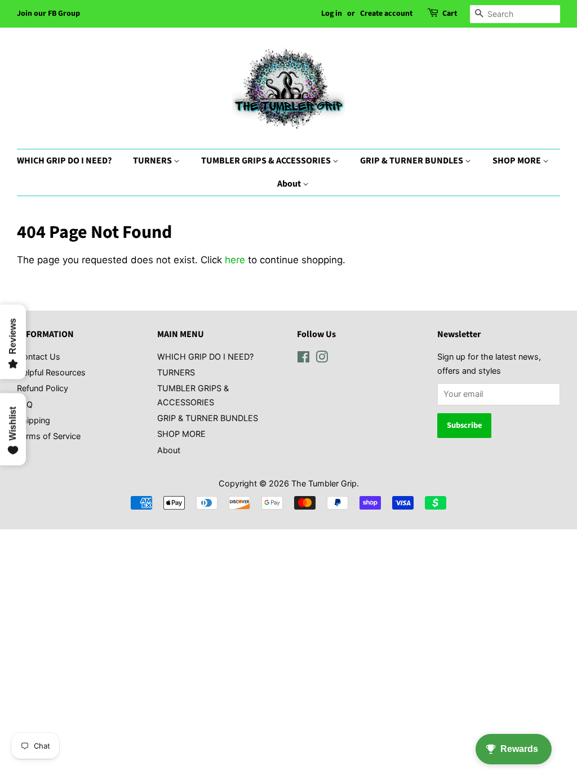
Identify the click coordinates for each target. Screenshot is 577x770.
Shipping (33, 420)
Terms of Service (49, 436)
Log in (331, 13)
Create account (386, 13)
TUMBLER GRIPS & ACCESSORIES (266, 160)
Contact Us (38, 356)
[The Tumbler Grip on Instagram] (322, 359)
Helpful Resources (51, 372)
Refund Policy (42, 388)
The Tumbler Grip (324, 483)
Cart (449, 13)
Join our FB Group (48, 13)
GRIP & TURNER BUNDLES (412, 160)
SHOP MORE (517, 160)
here (235, 259)
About (290, 184)
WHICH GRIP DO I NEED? (64, 160)
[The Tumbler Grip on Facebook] (303, 359)
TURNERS (153, 160)
